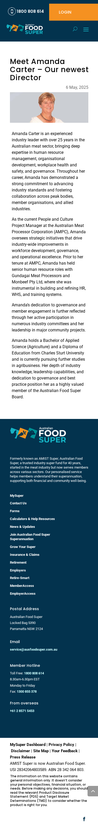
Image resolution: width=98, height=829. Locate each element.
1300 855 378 (27, 691)
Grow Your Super (23, 547)
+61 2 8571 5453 (22, 711)
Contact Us (18, 503)
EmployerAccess (23, 594)
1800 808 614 (34, 673)
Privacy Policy (61, 744)
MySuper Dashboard (27, 744)
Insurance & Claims (24, 555)
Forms (15, 511)
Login (65, 12)
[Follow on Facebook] (84, 819)
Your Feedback (65, 751)
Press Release (23, 757)
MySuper (17, 496)
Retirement (18, 562)
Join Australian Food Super (30, 534)
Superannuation (21, 539)
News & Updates (22, 527)
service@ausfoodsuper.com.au (33, 649)
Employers (18, 570)
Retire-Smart (19, 578)
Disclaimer (20, 751)
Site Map (41, 751)
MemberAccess (22, 586)
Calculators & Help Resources (32, 519)
